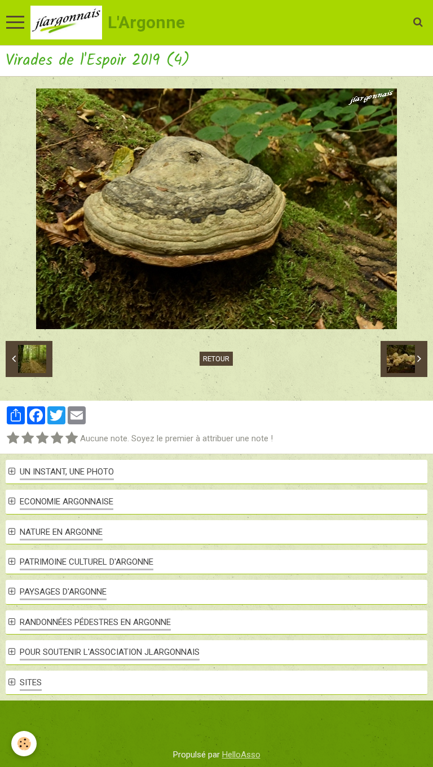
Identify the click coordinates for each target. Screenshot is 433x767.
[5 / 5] (71, 438)
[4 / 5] (57, 438)
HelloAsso (241, 755)
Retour (216, 358)
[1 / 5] (13, 438)
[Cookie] (24, 743)
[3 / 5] (42, 438)
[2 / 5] (27, 438)
